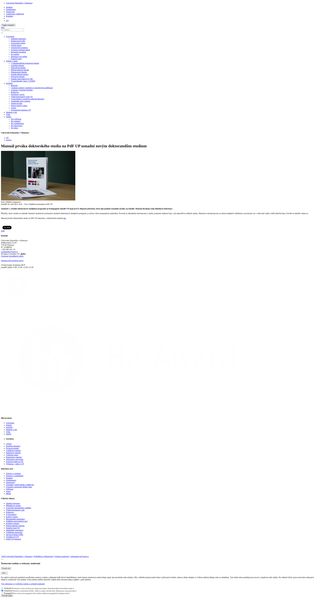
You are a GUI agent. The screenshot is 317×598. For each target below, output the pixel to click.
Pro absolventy (17, 126)
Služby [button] (8, 117)
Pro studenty (16, 121)
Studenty (9, 478)
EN (7, 21)
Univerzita (10, 423)
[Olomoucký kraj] (9, 548)
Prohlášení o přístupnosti (43, 556)
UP (7, 138)
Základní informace (18, 39)
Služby (8, 434)
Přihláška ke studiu (13, 506)
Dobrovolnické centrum (15, 526)
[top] (2, 559)
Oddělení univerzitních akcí (16, 521)
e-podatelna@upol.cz (9, 252)
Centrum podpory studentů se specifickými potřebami (32, 88)
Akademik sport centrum (20, 101)
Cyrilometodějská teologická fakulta (25, 63)
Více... (4, 573)
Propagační (8, 593)
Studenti (9, 7)
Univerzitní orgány (18, 43)
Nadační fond (16, 59)
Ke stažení (15, 54)
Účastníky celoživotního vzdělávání (20, 485)
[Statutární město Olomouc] (6, 554)
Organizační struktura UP (21, 110)
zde (64, 218)
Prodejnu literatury (13, 446)
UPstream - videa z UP (15, 464)
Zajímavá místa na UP (14, 462)
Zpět (3, 231)
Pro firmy (14, 128)
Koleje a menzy (12, 517)
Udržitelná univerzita (14, 532)
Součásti (9, 427)
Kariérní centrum (12, 523)
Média (8, 494)
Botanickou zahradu (14, 457)
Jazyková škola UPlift (14, 535)
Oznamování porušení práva (12, 261)
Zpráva (9, 140)
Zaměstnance (11, 480)
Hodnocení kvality (18, 41)
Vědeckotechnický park (15, 510)
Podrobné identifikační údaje (12, 256)
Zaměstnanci (11, 9)
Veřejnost (9, 489)
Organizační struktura (19, 48)
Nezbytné (8, 588)
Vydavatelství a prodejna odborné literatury (27, 99)
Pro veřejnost (16, 119)
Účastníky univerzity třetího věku (19, 487)
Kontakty (9, 16)
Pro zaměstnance (17, 123)
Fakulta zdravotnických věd (22, 79)
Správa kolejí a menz (19, 106)
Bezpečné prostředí (18, 52)
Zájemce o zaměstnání (14, 476)
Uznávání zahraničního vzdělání (18, 508)
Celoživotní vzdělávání (15, 14)
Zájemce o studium (13, 474)
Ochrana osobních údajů (20, 50)
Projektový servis (17, 94)
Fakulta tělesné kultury (20, 74)
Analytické (8, 591)
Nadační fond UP (13, 528)
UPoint (9, 444)
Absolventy (10, 482)
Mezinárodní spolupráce (15, 519)
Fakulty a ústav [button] (12, 61)
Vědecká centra (12, 455)
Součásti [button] (9, 83)
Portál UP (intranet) (13, 539)
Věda (8, 114)
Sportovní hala (16, 103)
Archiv (13, 108)
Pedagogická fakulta (19, 72)
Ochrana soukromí (61, 556)
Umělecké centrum (13, 450)
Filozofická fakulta (18, 68)
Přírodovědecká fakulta (20, 70)
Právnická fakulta (18, 77)
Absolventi (10, 12)
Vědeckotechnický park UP (22, 97)
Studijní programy (13, 503)
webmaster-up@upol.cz (79, 556)
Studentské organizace (14, 530)
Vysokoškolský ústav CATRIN (23, 81)
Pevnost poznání (12, 448)
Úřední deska (16, 45)
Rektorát (14, 85)
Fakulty (9, 425)
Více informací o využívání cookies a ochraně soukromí (23, 584)
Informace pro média (19, 57)
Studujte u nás (11, 112)
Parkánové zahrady (13, 453)
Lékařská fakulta (17, 65)
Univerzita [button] (10, 36)
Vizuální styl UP (12, 537)
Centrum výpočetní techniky (22, 90)
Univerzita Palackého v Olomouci (19, 3)
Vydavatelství (11, 515)
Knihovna (15, 92)
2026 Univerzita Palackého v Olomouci (16, 556)
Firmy (8, 491)
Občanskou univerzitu (14, 459)
